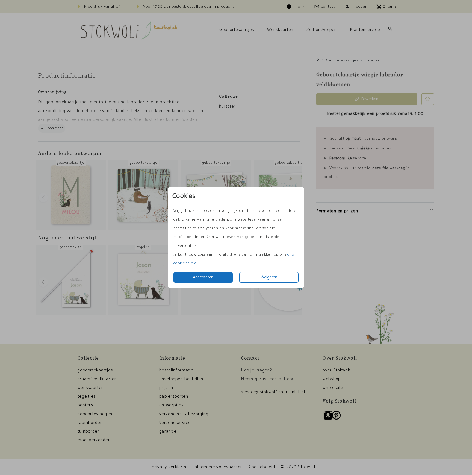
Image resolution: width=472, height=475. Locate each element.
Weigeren (269, 277)
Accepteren (203, 277)
